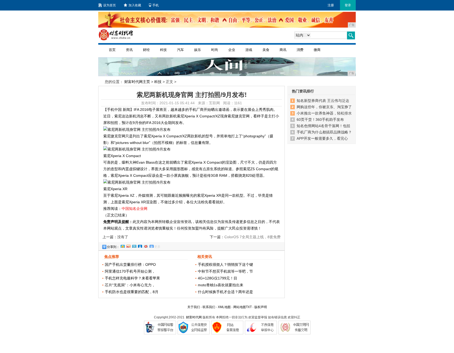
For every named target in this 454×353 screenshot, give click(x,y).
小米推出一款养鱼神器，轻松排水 (324, 113)
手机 (155, 5)
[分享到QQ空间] (122, 245)
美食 (265, 50)
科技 (163, 50)
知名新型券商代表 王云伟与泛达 (323, 100)
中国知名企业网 (134, 208)
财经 (146, 50)
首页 (112, 50)
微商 (317, 50)
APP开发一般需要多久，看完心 (322, 138)
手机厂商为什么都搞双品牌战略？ (324, 132)
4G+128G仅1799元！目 (217, 278)
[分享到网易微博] (145, 245)
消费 (300, 50)
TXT (249, 307)
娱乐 (197, 50)
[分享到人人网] (140, 245)
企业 (231, 50)
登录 (348, 5)
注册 (331, 5)
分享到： (113, 247)
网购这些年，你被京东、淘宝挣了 (324, 107)
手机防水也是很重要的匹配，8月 (131, 292)
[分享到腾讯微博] (134, 245)
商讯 (283, 50)
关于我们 (193, 307)
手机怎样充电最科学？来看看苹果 (132, 278)
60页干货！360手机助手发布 (320, 119)
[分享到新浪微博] (128, 245)
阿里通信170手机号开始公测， (130, 271)
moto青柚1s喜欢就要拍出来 (220, 285)
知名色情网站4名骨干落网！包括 (323, 126)
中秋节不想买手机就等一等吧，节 (225, 271)
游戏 (248, 50)
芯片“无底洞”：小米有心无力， (130, 285)
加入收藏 (134, 5)
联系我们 (209, 307)
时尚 (214, 50)
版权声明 (260, 307)
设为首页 (109, 5)
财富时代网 (194, 317)
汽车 (180, 50)
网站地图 (239, 307)
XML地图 (224, 307)
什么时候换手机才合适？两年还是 (225, 292)
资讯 (129, 50)
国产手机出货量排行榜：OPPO (130, 264)
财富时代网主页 (137, 82)
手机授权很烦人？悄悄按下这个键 (225, 264)
